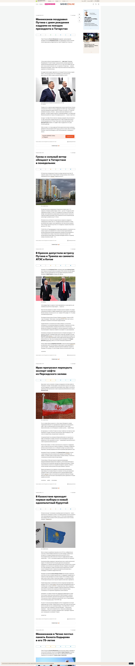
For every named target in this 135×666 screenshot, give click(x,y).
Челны (83, 1)
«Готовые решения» (93, 14)
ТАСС (42, 127)
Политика (43, 351)
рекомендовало (52, 229)
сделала (46, 474)
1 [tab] (90, 28)
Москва (88, 1)
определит (65, 575)
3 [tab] (91, 28)
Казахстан (43, 615)
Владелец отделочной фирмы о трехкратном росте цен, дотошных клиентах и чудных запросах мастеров (91, 24)
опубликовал (63, 40)
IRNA (67, 387)
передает (52, 176)
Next (98, 28)
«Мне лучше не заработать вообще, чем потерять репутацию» (90, 19)
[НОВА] (50, 4)
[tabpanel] (91, 19)
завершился (60, 593)
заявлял (50, 335)
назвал (54, 584)
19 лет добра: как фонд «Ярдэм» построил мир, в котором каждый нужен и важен (90, 46)
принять (131, 663)
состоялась (63, 317)
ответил (49, 348)
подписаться (70, 136)
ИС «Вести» (60, 274)
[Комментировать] (79, 14)
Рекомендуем (86, 42)
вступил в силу (50, 599)
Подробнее (52, 663)
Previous (84, 28)
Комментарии (56, 145)
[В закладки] (79, 17)
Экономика (54, 480)
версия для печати (72, 141)
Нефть (48, 480)
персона (85, 10)
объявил (67, 452)
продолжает (48, 340)
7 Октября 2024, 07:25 (39, 15)
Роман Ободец (92, 13)
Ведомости (48, 519)
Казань (37, 4)
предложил (72, 343)
